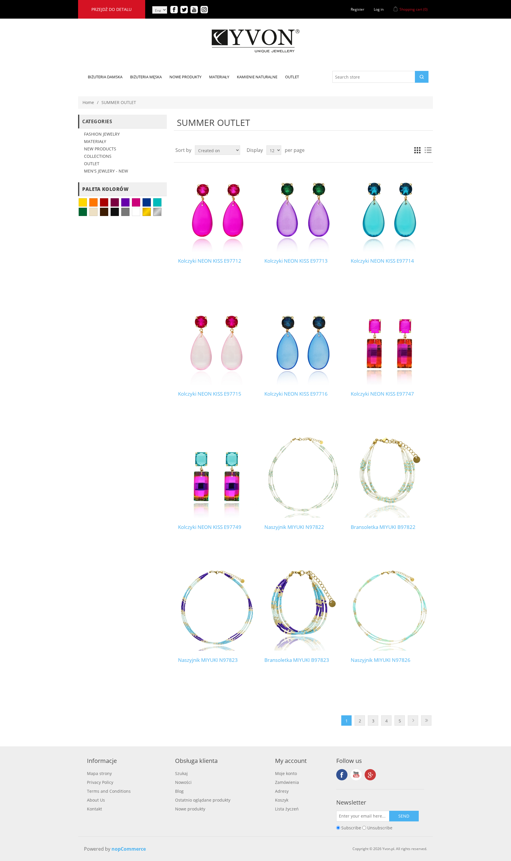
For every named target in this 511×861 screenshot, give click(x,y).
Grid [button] (417, 150)
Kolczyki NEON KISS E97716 (296, 394)
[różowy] (136, 202)
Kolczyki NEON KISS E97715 (209, 394)
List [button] (427, 150)
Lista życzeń (287, 809)
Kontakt (94, 809)
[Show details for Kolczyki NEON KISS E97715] (217, 343)
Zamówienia (287, 782)
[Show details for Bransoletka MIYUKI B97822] (389, 476)
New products (100, 149)
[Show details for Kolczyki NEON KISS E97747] (389, 343)
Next (413, 720)
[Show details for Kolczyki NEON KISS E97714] (389, 210)
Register (357, 9)
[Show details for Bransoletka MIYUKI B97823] (303, 609)
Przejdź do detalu (111, 9)
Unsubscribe (379, 828)
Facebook (341, 774)
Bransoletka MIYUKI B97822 (383, 527)
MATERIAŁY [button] (219, 76)
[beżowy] (93, 212)
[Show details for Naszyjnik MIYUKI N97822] (303, 476)
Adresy (282, 791)
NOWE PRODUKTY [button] (185, 76)
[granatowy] (147, 202)
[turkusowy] (157, 202)
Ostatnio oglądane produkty (202, 800)
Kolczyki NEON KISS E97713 (296, 261)
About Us (96, 800)
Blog (179, 791)
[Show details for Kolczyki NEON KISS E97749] (217, 476)
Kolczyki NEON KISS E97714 (382, 261)
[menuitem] (105, 76)
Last (426, 720)
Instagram (370, 774)
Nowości (183, 782)
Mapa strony (99, 773)
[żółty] (83, 202)
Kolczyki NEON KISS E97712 (209, 261)
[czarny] (115, 212)
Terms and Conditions (109, 791)
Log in (379, 9)
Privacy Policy (100, 782)
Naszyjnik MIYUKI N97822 (294, 527)
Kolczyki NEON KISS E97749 (209, 527)
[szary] (125, 212)
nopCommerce (128, 849)
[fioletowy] (125, 202)
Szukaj (181, 773)
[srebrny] (157, 212)
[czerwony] (104, 202)
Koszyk (281, 800)
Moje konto (286, 773)
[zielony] (83, 212)
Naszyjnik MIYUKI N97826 (380, 660)
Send (403, 816)
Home (88, 102)
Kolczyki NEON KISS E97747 (382, 394)
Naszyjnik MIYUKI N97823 (208, 660)
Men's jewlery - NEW (106, 171)
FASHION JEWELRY (102, 134)
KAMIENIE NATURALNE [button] (257, 76)
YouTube (356, 774)
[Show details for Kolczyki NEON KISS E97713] (303, 210)
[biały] (136, 212)
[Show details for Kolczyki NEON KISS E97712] (217, 210)
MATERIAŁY (95, 141)
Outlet (91, 163)
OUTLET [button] (292, 76)
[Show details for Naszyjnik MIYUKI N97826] (389, 609)
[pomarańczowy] (93, 202)
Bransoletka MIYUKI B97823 (296, 660)
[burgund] (115, 202)
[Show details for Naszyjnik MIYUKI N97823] (217, 609)
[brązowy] (104, 212)
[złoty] (147, 212)
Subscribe (351, 828)
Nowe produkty (190, 809)
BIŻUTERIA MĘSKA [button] (146, 76)
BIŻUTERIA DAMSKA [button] (105, 76)
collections (97, 156)
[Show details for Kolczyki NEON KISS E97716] (303, 343)
